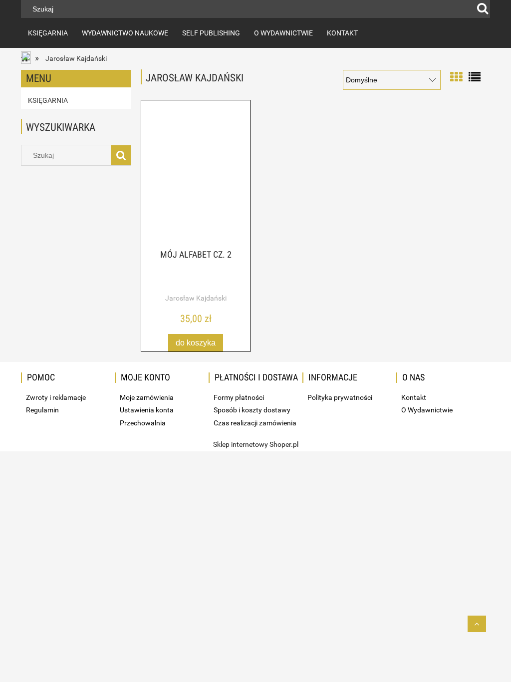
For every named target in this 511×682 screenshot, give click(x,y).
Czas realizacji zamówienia (255, 423)
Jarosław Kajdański (196, 298)
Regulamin (42, 410)
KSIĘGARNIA (48, 100)
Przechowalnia (143, 423)
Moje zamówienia (147, 397)
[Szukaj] (482, 9)
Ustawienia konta (147, 410)
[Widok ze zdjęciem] (456, 76)
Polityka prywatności (339, 397)
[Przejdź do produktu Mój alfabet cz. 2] (195, 175)
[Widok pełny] (475, 76)
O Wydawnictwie (427, 410)
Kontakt (413, 397)
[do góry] (477, 624)
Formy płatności (239, 397)
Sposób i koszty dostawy (252, 410)
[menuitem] (48, 33)
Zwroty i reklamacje (56, 397)
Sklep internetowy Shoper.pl (255, 444)
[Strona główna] (26, 58)
